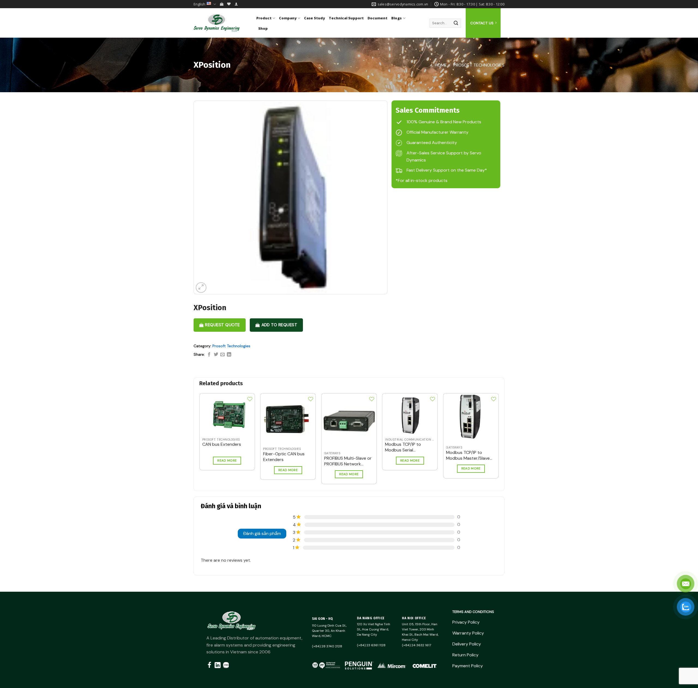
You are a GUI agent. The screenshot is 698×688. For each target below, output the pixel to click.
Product (264, 18)
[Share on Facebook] (209, 354)
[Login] (236, 4)
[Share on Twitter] (216, 354)
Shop (263, 28)
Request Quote (222, 325)
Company (288, 18)
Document (377, 18)
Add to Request (279, 325)
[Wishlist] (229, 4)
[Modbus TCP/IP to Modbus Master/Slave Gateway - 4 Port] (470, 418)
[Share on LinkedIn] (229, 354)
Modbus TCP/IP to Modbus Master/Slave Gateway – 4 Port (468, 455)
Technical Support (346, 18)
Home (441, 65)
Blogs (396, 18)
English (199, 4)
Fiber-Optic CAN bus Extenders (284, 456)
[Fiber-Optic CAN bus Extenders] (287, 418)
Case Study (314, 18)
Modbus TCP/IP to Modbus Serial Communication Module (408, 447)
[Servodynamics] (221, 22)
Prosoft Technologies (478, 65)
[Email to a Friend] (222, 354)
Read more (227, 461)
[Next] (505, 426)
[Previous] (192, 426)
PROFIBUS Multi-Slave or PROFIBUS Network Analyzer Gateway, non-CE (348, 461)
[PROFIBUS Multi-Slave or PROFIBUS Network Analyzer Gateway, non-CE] (349, 420)
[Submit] (456, 23)
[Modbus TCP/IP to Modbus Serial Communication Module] (409, 414)
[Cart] (221, 4)
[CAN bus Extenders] (227, 414)
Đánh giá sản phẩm (262, 533)
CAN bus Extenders (221, 444)
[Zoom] (201, 287)
